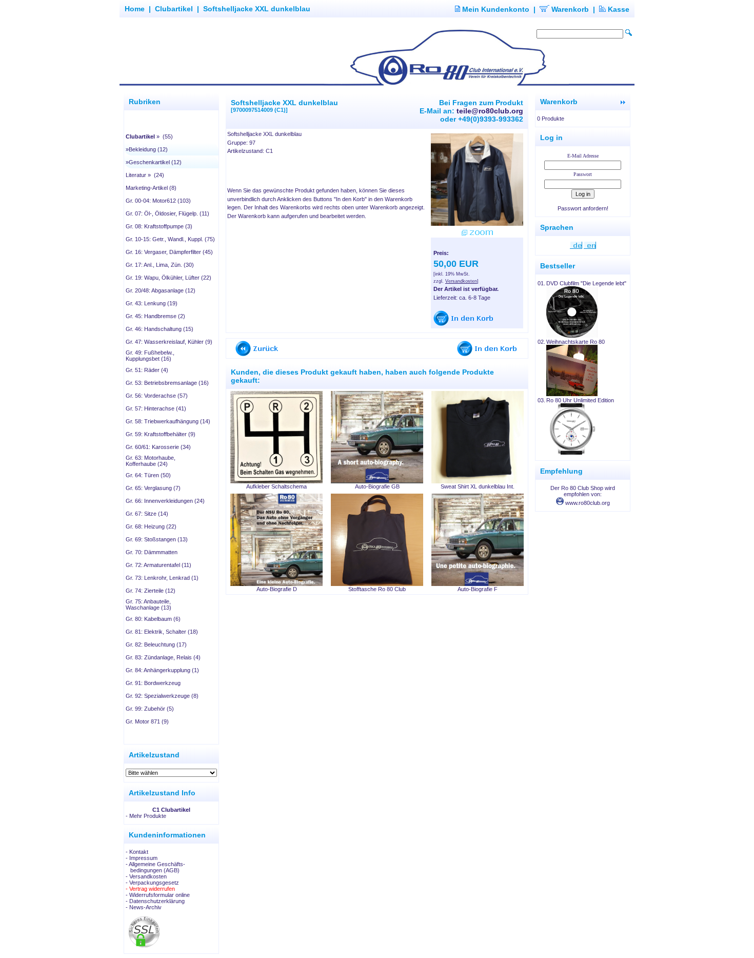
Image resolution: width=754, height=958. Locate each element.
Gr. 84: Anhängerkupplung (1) (162, 670)
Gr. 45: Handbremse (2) (155, 316)
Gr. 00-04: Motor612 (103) (158, 201)
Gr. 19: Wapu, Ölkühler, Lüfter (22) (168, 278)
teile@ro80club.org (490, 111)
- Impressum (141, 858)
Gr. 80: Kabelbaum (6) (153, 619)
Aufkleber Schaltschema (276, 486)
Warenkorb (569, 9)
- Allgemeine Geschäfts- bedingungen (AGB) (155, 867)
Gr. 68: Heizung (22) (151, 526)
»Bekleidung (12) (147, 149)
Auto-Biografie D (276, 589)
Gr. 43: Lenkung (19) (151, 303)
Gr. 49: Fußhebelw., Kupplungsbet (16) (150, 355)
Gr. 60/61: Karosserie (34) (158, 447)
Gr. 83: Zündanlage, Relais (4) (163, 657)
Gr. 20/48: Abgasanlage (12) (160, 290)
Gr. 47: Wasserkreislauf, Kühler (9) (169, 342)
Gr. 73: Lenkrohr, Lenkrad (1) (162, 578)
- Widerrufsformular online (158, 895)
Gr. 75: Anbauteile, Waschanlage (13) (148, 604)
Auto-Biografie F (478, 589)
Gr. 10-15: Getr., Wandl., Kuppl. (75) (170, 239)
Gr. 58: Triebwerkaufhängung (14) (168, 421)
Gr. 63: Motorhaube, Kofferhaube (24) (150, 461)
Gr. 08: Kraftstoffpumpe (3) (159, 226)
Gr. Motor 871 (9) (147, 721)
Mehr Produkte (147, 816)
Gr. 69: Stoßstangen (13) (157, 539)
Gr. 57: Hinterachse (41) (156, 408)
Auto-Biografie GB (377, 486)
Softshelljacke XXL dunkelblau (256, 9)
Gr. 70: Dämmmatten (151, 552)
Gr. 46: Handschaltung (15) (159, 329)
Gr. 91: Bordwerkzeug (153, 683)
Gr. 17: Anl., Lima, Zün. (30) (160, 265)
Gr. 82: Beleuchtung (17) (156, 644)
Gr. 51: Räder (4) (147, 370)
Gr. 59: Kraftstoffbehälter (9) (160, 434)
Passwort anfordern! (583, 208)
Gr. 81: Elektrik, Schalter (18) (162, 632)
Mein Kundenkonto (494, 9)
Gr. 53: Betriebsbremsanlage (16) (167, 383)
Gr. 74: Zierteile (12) (150, 591)
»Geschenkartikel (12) (154, 162)
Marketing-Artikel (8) (151, 188)
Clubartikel (174, 9)
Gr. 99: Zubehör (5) (150, 709)
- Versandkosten (146, 876)
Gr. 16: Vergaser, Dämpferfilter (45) (169, 252)
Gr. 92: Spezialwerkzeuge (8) (162, 696)
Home (135, 9)
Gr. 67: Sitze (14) (147, 514)
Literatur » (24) (145, 175)
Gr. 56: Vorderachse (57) (157, 396)
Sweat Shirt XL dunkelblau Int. (477, 486)
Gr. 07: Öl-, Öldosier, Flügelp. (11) (167, 213)
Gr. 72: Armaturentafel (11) (158, 565)
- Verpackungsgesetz (152, 882)
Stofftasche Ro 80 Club (377, 589)
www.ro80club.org (587, 503)
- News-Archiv (144, 907)
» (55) (149, 136)
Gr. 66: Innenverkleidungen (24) (165, 501)
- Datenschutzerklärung (155, 901)
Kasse (617, 9)
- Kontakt (137, 852)
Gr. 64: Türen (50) (148, 475)
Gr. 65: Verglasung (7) (153, 488)
